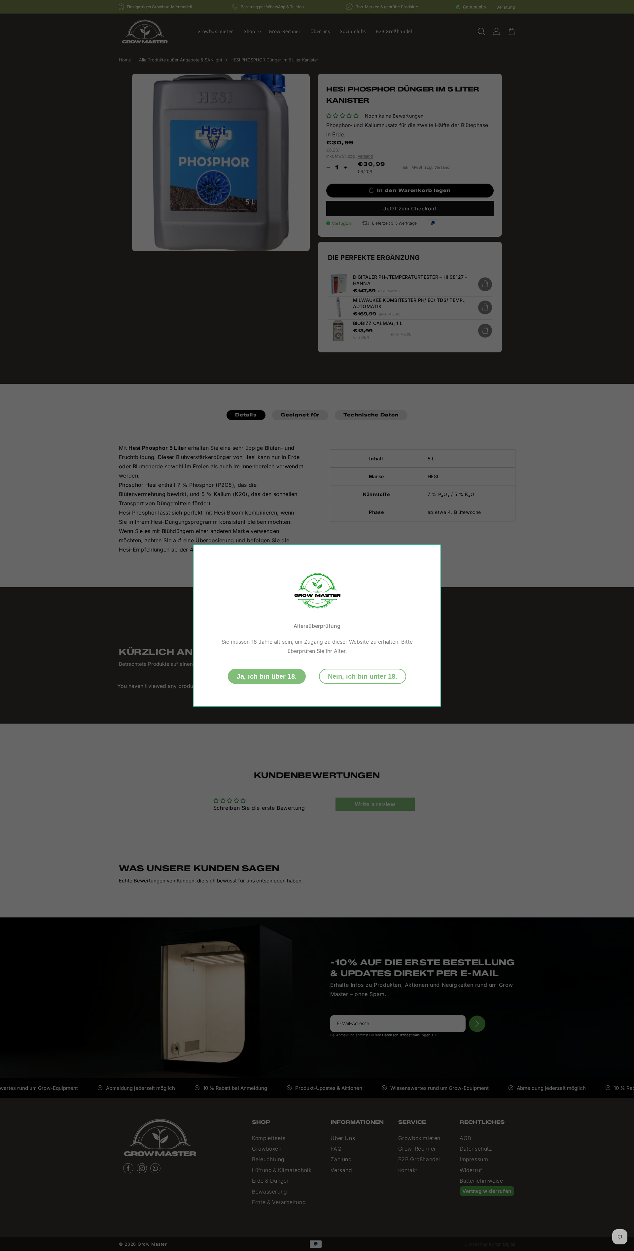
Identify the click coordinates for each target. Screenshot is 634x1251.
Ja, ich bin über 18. (267, 676)
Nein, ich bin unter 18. (362, 676)
